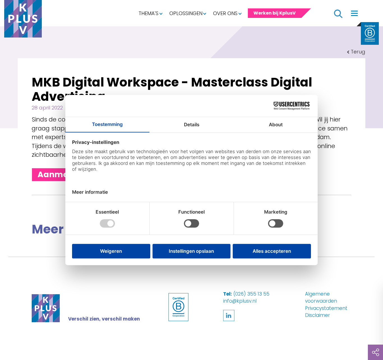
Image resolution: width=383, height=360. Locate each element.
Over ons (225, 13)
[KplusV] (23, 20)
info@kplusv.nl (240, 301)
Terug (358, 51)
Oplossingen (185, 13)
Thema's (148, 13)
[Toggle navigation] (354, 13)
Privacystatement (326, 308)
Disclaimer (317, 315)
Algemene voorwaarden (321, 298)
